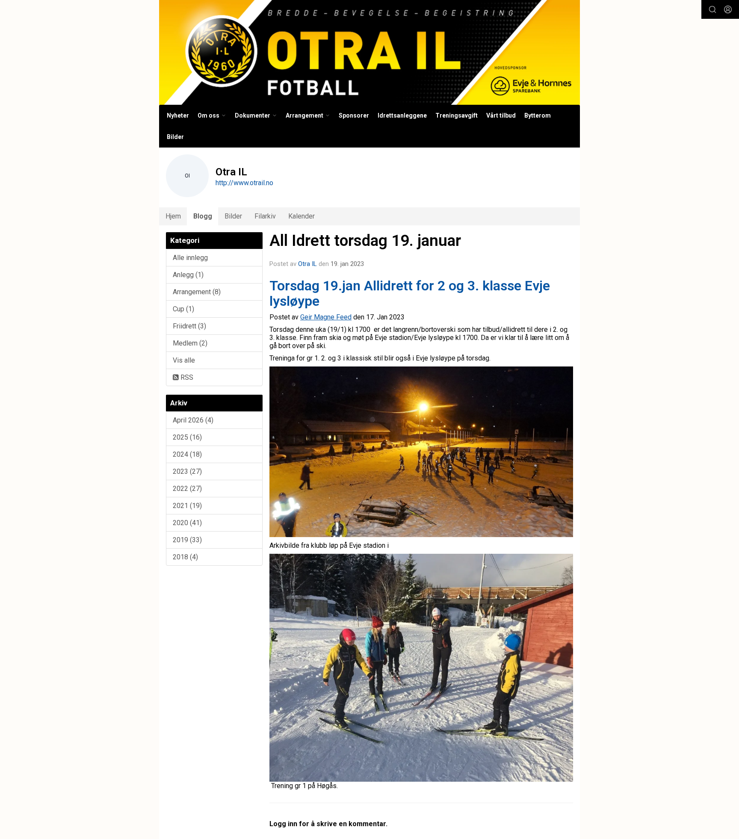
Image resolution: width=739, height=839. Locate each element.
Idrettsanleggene (402, 115)
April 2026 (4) (193, 420)
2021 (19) (187, 506)
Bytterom (537, 115)
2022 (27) (187, 488)
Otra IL (307, 264)
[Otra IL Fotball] (369, 52)
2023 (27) (187, 471)
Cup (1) (183, 309)
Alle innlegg (190, 258)
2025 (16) (187, 437)
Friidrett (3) (189, 326)
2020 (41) (187, 523)
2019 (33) (187, 540)
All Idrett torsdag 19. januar (365, 240)
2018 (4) (185, 557)
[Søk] (712, 9)
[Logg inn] (728, 9)
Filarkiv (265, 216)
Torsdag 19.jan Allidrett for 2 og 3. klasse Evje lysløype (409, 293)
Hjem (173, 216)
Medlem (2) (190, 343)
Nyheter (178, 115)
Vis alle (184, 360)
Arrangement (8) (197, 292)
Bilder (175, 136)
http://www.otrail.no (244, 183)
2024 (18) (187, 454)
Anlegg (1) (188, 275)
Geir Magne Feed (326, 317)
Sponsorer (354, 115)
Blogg (202, 216)
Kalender (301, 216)
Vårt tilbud (501, 115)
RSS (186, 377)
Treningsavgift (456, 115)
